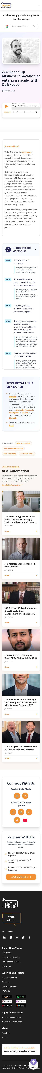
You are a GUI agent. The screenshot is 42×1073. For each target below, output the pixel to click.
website (12, 396)
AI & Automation (23, 443)
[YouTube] (17, 937)
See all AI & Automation (11, 485)
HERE (11, 425)
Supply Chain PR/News (11, 1017)
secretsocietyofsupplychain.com (20, 1051)
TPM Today (6, 952)
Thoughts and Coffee (11, 957)
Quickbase (26, 152)
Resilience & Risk (26, 454)
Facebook (29, 410)
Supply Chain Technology (13, 448)
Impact (5, 1037)
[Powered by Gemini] (33, 1062)
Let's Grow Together (19, 877)
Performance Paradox (11, 962)
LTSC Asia (6, 991)
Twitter (24, 412)
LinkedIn (20, 410)
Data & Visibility (9, 454)
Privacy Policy (18, 1068)
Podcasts (6, 982)
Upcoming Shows (9, 986)
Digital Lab (6, 966)
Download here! (12, 146)
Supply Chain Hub (9, 977)
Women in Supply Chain (12, 1022)
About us (5, 1033)
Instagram (14, 412)
